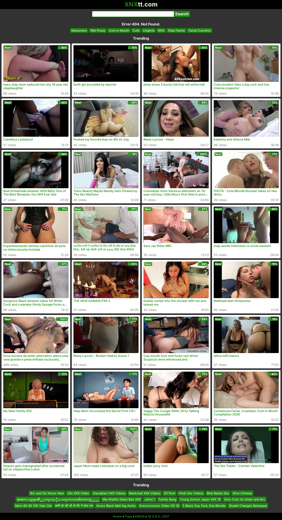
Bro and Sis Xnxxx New (47, 493)
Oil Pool (169, 493)
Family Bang (167, 499)
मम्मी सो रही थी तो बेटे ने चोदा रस (74, 506)
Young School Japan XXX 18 (200, 499)
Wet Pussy (97, 30)
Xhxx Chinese (242, 493)
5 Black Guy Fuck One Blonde (204, 506)
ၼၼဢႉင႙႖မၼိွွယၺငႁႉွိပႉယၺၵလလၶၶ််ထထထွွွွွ (58, 499)
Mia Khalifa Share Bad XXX (121, 499)
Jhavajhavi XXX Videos (108, 493)
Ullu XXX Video (78, 493)
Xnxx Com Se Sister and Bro (244, 499)
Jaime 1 (149, 499)
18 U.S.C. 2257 (158, 516)
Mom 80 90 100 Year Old (33, 506)
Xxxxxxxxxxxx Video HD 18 (159, 506)
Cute (136, 30)
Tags (128, 516)
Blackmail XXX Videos (144, 493)
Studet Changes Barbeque (248, 506)
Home (117, 516)
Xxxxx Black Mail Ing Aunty (116, 506)
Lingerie (148, 30)
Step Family (176, 30)
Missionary (79, 30)
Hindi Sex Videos (191, 493)
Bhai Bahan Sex (218, 493)
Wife (161, 30)
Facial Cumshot (199, 30)
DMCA (140, 516)
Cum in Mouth (119, 30)
